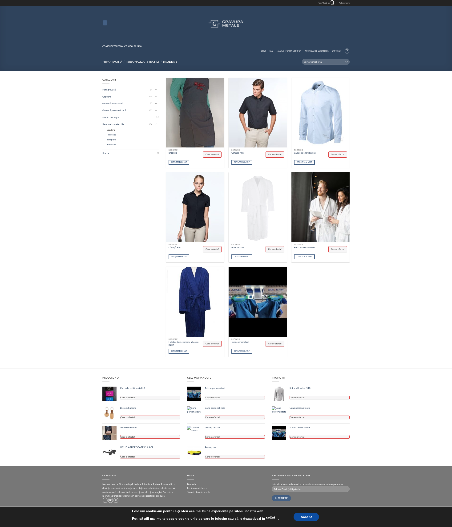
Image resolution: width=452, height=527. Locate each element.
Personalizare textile (142, 61)
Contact (336, 51)
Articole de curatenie (317, 51)
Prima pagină (112, 61)
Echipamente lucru (197, 487)
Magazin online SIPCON (289, 51)
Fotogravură (109, 89)
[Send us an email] (115, 500)
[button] (327, 3)
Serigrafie (111, 139)
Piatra (105, 153)
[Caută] (347, 51)
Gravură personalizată (114, 110)
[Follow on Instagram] (110, 500)
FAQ (271, 51)
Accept (306, 517)
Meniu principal (110, 117)
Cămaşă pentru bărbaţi (305, 152)
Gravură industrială (112, 103)
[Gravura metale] (226, 23)
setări (270, 517)
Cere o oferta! (212, 154)
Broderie (111, 130)
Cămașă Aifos (237, 152)
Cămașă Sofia (175, 247)
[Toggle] (156, 89)
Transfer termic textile (198, 491)
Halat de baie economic (305, 247)
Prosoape (111, 134)
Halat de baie (237, 247)
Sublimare (111, 144)
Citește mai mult (179, 162)
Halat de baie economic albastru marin (183, 343)
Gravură (106, 96)
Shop (263, 51)
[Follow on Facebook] (105, 500)
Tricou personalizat (240, 342)
